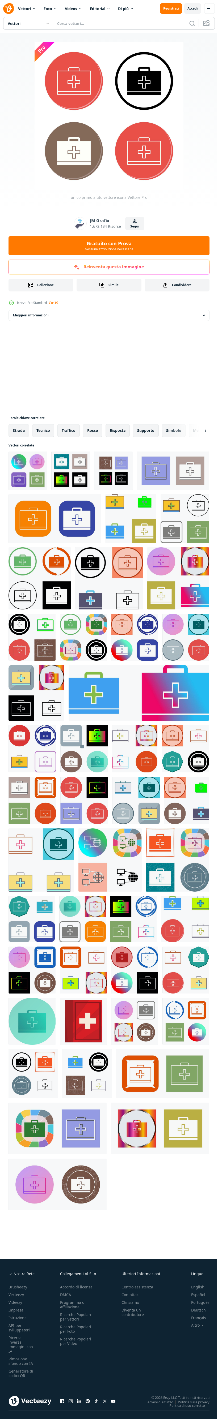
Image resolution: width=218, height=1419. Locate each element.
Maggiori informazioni (31, 315)
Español (194, 1294)
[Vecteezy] (8, 8)
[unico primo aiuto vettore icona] (28, 471)
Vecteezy (16, 1294)
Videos (71, 8)
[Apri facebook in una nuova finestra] (62, 1401)
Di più (123, 8)
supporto (145, 430)
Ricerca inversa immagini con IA (21, 1344)
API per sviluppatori (19, 1327)
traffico (69, 430)
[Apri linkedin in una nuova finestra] (79, 1401)
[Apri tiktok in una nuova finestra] (96, 1401)
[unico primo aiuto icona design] (131, 518)
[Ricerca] (192, 23)
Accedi (192, 8)
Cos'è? (53, 302)
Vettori (24, 8)
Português (196, 1302)
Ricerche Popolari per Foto (75, 1329)
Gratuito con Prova (109, 245)
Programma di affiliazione (73, 1304)
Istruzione (18, 1317)
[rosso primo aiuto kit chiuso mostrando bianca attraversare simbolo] (83, 1021)
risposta (117, 430)
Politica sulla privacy (190, 1401)
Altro (191, 1325)
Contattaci (130, 1294)
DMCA (65, 1294)
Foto (48, 8)
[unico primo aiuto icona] (177, 860)
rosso (92, 430)
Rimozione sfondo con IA (21, 1361)
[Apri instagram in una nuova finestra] (71, 1401)
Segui (134, 226)
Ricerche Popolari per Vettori (75, 1317)
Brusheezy (18, 1286)
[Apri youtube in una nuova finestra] (113, 1401)
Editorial (97, 8)
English (193, 1286)
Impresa (16, 1310)
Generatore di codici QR (21, 1373)
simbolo (173, 430)
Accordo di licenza (76, 1286)
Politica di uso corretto (183, 1405)
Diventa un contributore (132, 1312)
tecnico (43, 430)
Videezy (15, 1302)
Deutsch (194, 1310)
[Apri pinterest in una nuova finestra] (88, 1401)
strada (19, 430)
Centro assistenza (137, 1286)
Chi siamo (130, 1302)
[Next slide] (197, 430)
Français (194, 1317)
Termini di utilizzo (155, 1401)
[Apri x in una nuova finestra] (105, 1401)
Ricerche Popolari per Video (75, 1341)
